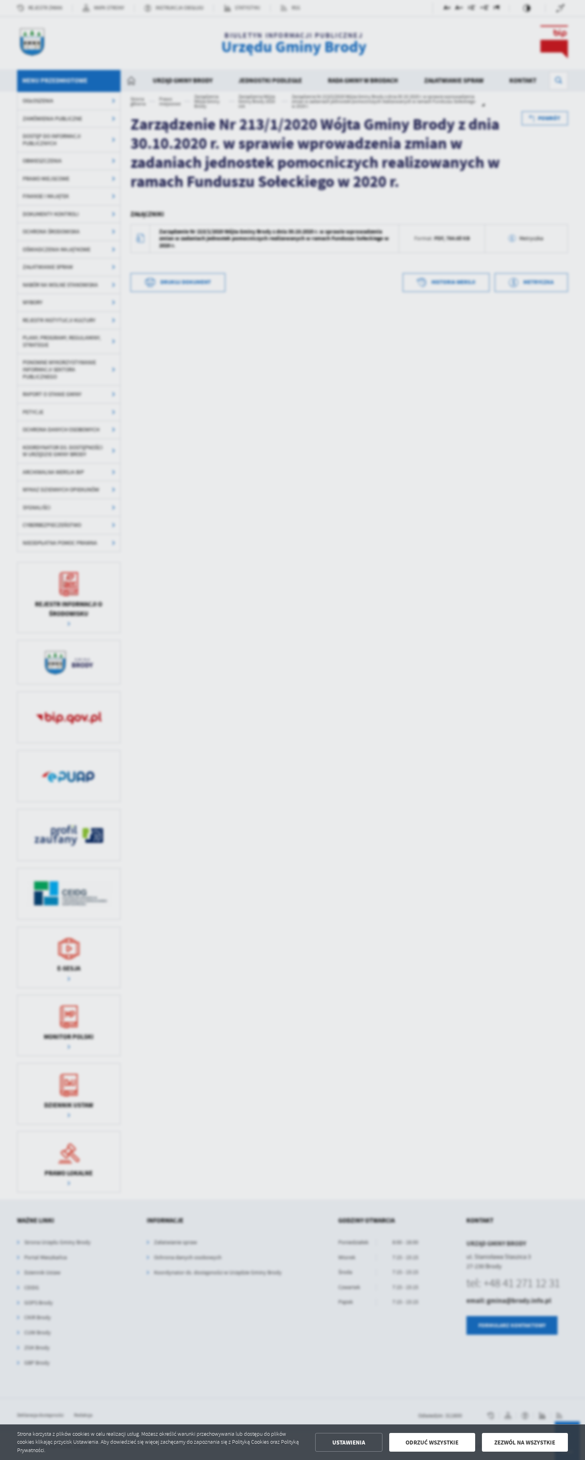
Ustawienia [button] (348, 1442)
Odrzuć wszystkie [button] (432, 1442)
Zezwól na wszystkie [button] (524, 1442)
